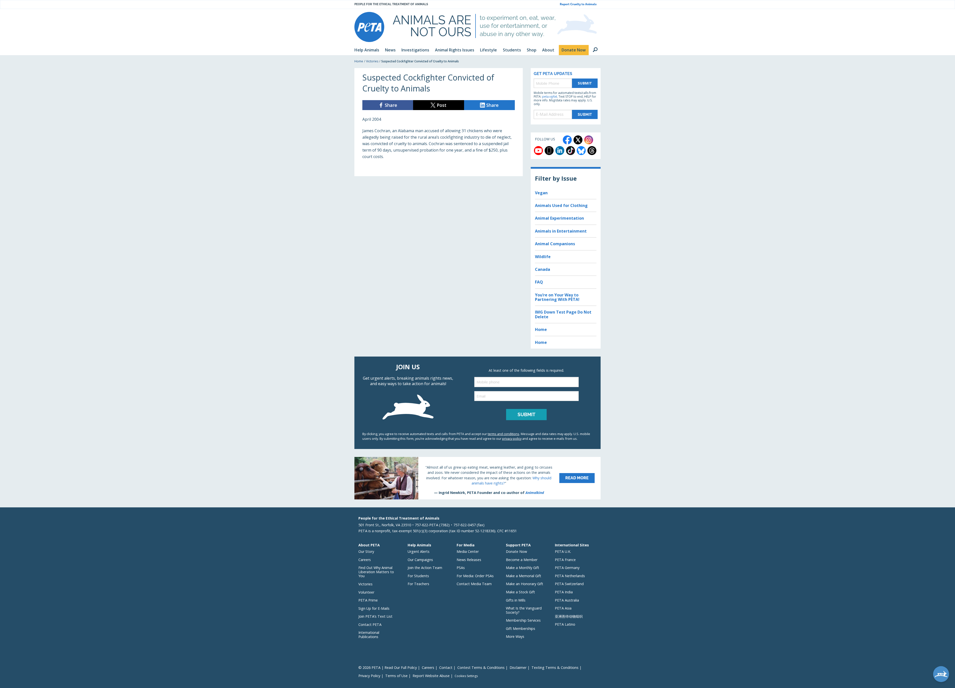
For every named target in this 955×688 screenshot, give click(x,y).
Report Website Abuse (431, 675)
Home (358, 61)
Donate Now (516, 551)
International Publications (368, 634)
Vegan (541, 193)
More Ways (515, 636)
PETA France (565, 559)
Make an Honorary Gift (524, 583)
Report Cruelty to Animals (578, 4)
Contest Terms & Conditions (481, 667)
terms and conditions (503, 434)
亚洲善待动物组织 (569, 616)
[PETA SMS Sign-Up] (549, 150)
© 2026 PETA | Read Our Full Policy (387, 667)
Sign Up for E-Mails (373, 608)
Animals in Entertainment (561, 231)
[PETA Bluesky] (581, 150)
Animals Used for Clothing (561, 205)
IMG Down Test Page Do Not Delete (563, 314)
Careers (364, 559)
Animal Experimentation (559, 218)
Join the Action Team (425, 567)
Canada (542, 269)
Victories (372, 61)
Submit (585, 83)
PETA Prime (368, 600)
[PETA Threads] (591, 150)
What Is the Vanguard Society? (524, 610)
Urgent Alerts (419, 551)
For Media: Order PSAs (475, 575)
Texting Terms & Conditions (554, 667)
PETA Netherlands (570, 575)
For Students (418, 575)
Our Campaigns (420, 559)
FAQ (539, 282)
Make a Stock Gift (520, 592)
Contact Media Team (474, 583)
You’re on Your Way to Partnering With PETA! (557, 297)
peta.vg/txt (549, 96)
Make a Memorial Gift (523, 575)
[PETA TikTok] (570, 150)
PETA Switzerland (569, 583)
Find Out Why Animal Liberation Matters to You (376, 571)
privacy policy (512, 438)
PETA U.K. (563, 551)
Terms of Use (396, 675)
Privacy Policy (369, 675)
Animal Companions (555, 243)
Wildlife (543, 256)
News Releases (469, 559)
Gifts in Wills (515, 600)
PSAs (461, 567)
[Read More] (477, 478)
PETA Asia (563, 608)
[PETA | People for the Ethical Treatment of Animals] (369, 27)
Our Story (366, 551)
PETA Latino (565, 624)
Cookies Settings (466, 676)
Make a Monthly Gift (522, 567)
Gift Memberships (520, 628)
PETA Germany (567, 567)
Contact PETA (370, 624)
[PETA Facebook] (567, 139)
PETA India (564, 592)
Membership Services (523, 620)
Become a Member (521, 559)
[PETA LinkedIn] (559, 150)
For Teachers (418, 583)
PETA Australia (567, 600)
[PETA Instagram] (588, 139)
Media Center (468, 551)
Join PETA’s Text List (375, 616)
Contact (445, 667)
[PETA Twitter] (577, 139)
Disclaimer (518, 667)
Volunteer (366, 592)
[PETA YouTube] (538, 150)
